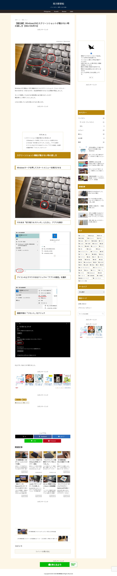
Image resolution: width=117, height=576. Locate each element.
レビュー (19, 399)
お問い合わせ (82, 304)
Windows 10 (19, 402)
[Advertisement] (43, 35)
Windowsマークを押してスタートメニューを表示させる (42, 140)
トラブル (27, 402)
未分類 (24, 399)
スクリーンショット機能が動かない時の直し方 (38, 138)
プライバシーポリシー (85, 308)
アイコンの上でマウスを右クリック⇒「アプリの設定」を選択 (44, 145)
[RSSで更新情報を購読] (92, 77)
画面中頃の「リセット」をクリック (36, 147)
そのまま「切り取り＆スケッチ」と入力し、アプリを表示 (42, 143)
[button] (102, 314)
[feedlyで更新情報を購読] (90, 77)
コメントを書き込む (43, 551)
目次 (40, 135)
